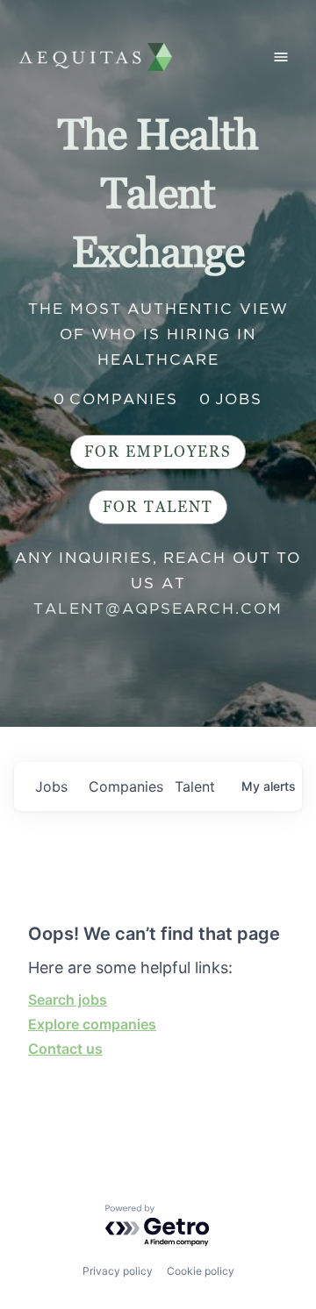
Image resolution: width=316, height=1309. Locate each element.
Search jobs (67, 999)
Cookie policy (200, 1270)
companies (125, 786)
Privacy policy (118, 1270)
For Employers (158, 452)
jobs (51, 786)
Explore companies (92, 1024)
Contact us (65, 1048)
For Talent (158, 507)
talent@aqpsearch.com (158, 608)
